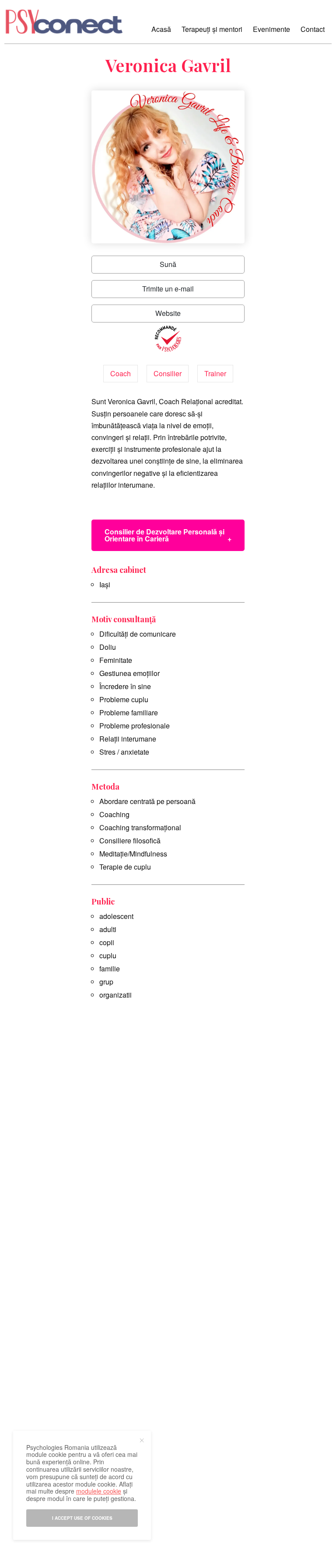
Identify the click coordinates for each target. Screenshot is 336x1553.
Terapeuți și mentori (212, 29)
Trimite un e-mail (168, 289)
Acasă (161, 29)
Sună (168, 264)
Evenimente (271, 29)
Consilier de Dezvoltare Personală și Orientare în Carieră (164, 535)
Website (168, 313)
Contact (313, 29)
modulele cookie (98, 1491)
